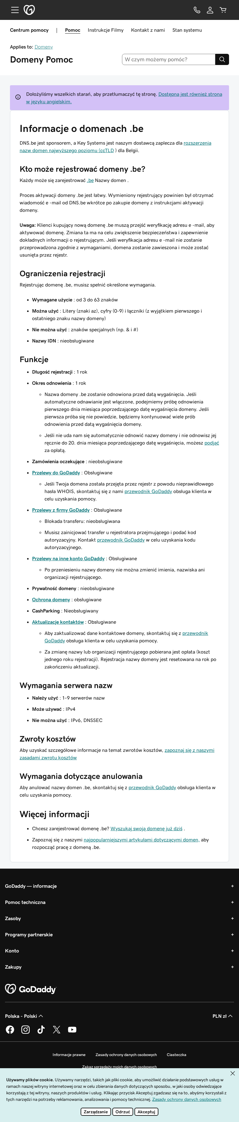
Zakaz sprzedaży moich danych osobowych (119, 1067)
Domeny (44, 46)
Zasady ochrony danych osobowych (126, 1055)
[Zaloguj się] (210, 10)
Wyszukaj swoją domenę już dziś (146, 828)
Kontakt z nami (148, 29)
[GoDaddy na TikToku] (41, 1032)
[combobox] (169, 59)
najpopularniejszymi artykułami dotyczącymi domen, (142, 839)
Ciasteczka (176, 1055)
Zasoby (13, 918)
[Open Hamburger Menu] (12, 9)
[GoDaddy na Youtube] (72, 1032)
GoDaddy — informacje (31, 885)
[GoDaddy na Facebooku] (10, 1032)
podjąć (211, 442)
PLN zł (220, 1015)
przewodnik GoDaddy (148, 491)
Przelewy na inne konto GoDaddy (68, 558)
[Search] (222, 59)
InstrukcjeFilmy (106, 29)
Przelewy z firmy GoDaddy (61, 509)
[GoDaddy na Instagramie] (25, 1032)
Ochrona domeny (51, 599)
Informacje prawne (69, 1055)
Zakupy (13, 966)
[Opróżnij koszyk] (223, 10)
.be (90, 180)
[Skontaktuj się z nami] (197, 10)
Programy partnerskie (29, 934)
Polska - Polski (21, 1015)
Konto (12, 950)
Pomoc (72, 29)
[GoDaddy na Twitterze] (57, 1032)
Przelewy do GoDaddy (56, 472)
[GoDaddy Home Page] (31, 989)
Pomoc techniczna (25, 902)
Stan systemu (187, 29)
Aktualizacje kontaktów (58, 621)
